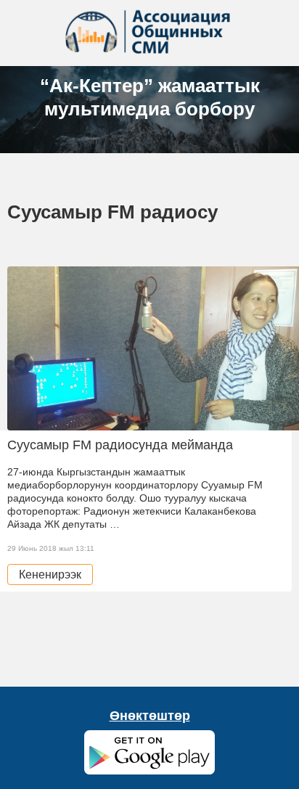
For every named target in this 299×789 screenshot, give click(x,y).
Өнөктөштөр (150, 715)
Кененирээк (50, 574)
